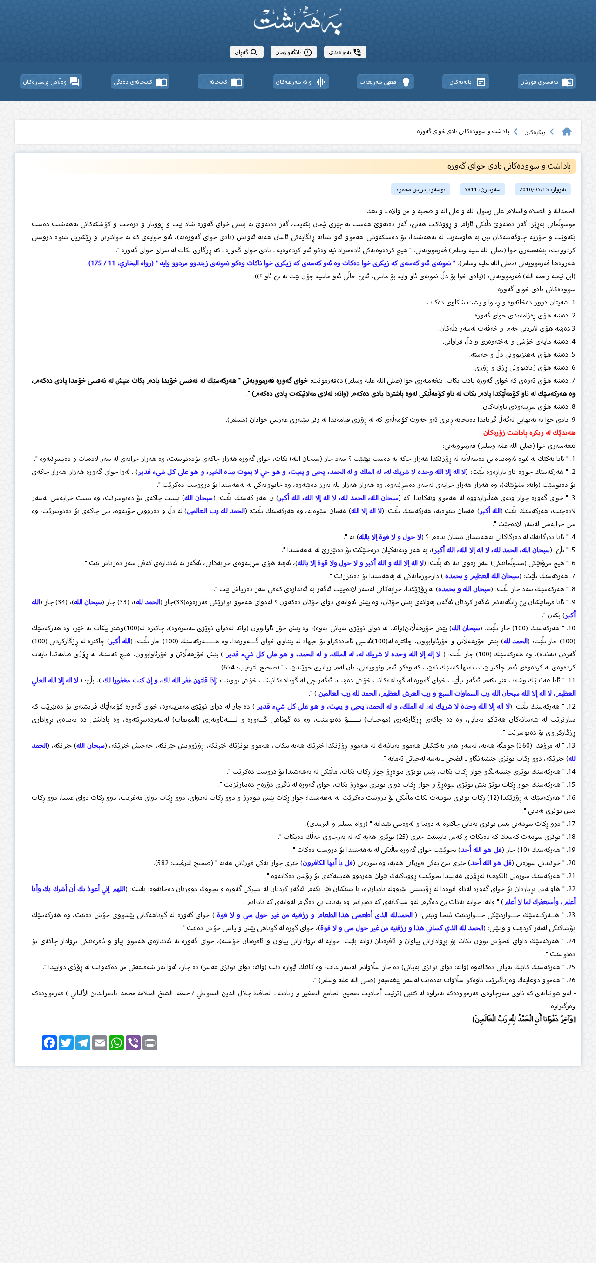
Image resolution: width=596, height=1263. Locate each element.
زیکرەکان (535, 132)
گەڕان (247, 52)
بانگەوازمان (293, 52)
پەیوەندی (345, 52)
